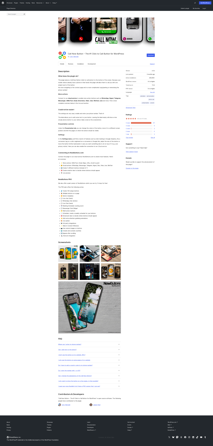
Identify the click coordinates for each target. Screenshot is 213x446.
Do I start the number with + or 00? (69, 370)
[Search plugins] (24, 14)
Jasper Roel (96, 405)
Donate (130, 427)
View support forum (132, 151)
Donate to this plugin (132, 168)
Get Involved (131, 422)
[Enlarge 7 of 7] (119, 283)
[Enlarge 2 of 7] (97, 247)
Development (92, 64)
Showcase (50, 422)
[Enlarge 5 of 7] (97, 265)
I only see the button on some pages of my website (74, 360)
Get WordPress (205, 3)
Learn (88, 422)
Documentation (91, 425)
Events (129, 425)
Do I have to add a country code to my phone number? (75, 365)
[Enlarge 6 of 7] (119, 265)
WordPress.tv (91, 430)
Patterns (49, 430)
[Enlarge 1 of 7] (76, 247)
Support (152, 64)
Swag (129, 430)
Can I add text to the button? (67, 349)
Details (62, 64)
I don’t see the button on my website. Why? (71, 355)
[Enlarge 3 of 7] (119, 247)
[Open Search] (195, 3)
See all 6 (152, 92)
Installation (80, 64)
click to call (151, 99)
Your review (129, 137)
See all (153, 137)
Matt (170, 425)
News (8, 425)
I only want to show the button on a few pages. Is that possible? (78, 381)
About (8, 422)
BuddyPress (172, 430)
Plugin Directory (11, 8)
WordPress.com (173, 422)
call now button (150, 96)
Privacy (9, 430)
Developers (90, 427)
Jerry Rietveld (74, 56)
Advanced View (130, 107)
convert (152, 102)
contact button (145, 102)
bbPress (171, 427)
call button (142, 96)
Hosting (9, 427)
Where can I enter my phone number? (69, 344)
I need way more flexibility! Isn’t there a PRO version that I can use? (79, 386)
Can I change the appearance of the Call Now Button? (75, 376)
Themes (49, 425)
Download (151, 55)
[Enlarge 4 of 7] (76, 265)
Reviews (70, 64)
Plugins (49, 427)
